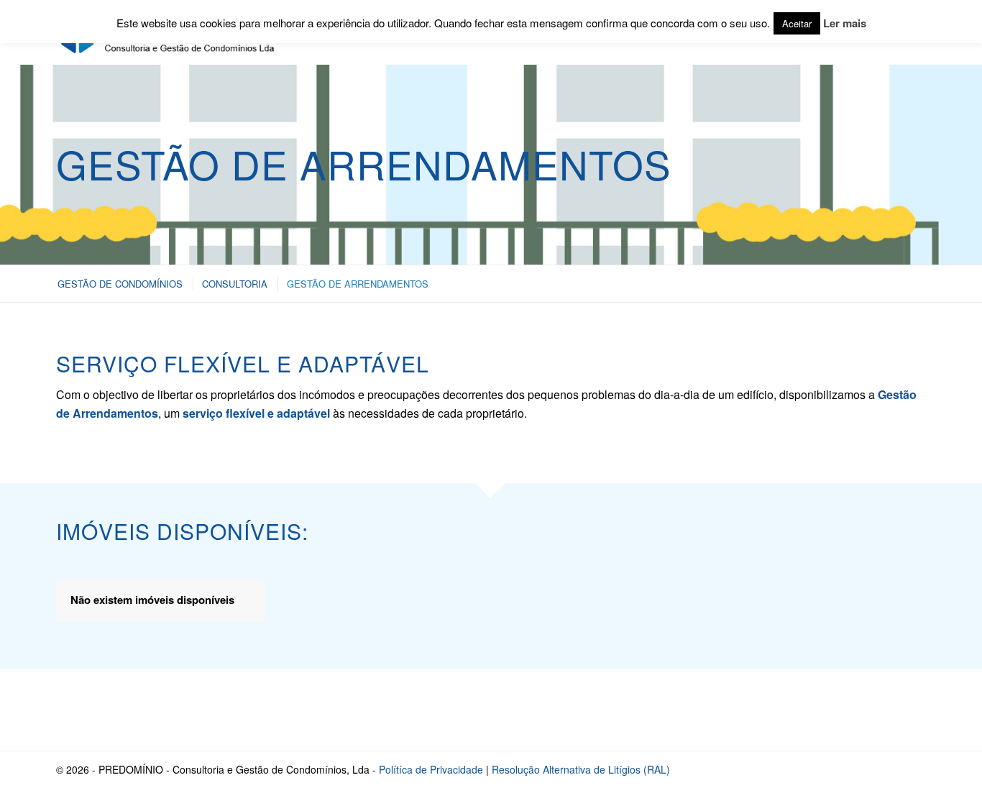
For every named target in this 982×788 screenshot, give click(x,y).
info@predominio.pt (152, 709)
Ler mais (844, 23)
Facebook (809, 709)
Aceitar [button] (797, 23)
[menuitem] (119, 283)
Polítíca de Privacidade (431, 769)
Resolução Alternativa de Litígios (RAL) (581, 769)
